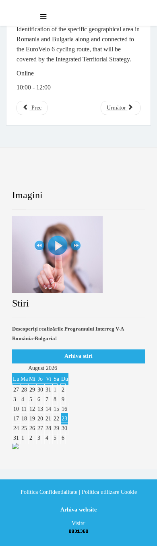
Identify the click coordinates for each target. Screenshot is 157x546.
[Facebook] (26, 174)
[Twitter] (56, 174)
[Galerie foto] (78, 254)
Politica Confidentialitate (49, 492)
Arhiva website (78, 510)
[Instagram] (118, 174)
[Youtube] (87, 174)
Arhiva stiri (78, 356)
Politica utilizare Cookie (109, 492)
